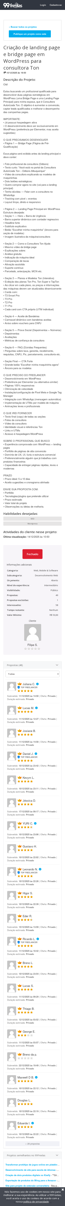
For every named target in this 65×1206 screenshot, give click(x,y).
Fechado (32, 554)
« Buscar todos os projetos (23, 26)
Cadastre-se (56, 4)
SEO (32, 518)
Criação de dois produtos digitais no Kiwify (28, 1175)
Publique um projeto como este (30, 33)
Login (43, 4)
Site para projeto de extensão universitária (27, 1185)
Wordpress (33, 523)
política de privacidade (36, 1201)
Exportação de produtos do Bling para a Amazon (31, 1180)
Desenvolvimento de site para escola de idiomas (31, 1169)
